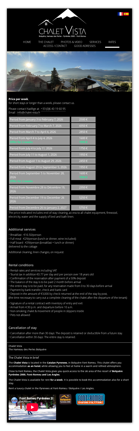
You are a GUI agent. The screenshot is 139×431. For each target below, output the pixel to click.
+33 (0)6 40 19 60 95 (53, 109)
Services (95, 42)
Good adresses (85, 46)
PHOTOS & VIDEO (71, 42)
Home (27, 42)
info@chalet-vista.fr (28, 112)
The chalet (46, 42)
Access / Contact (55, 46)
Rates (112, 42)
